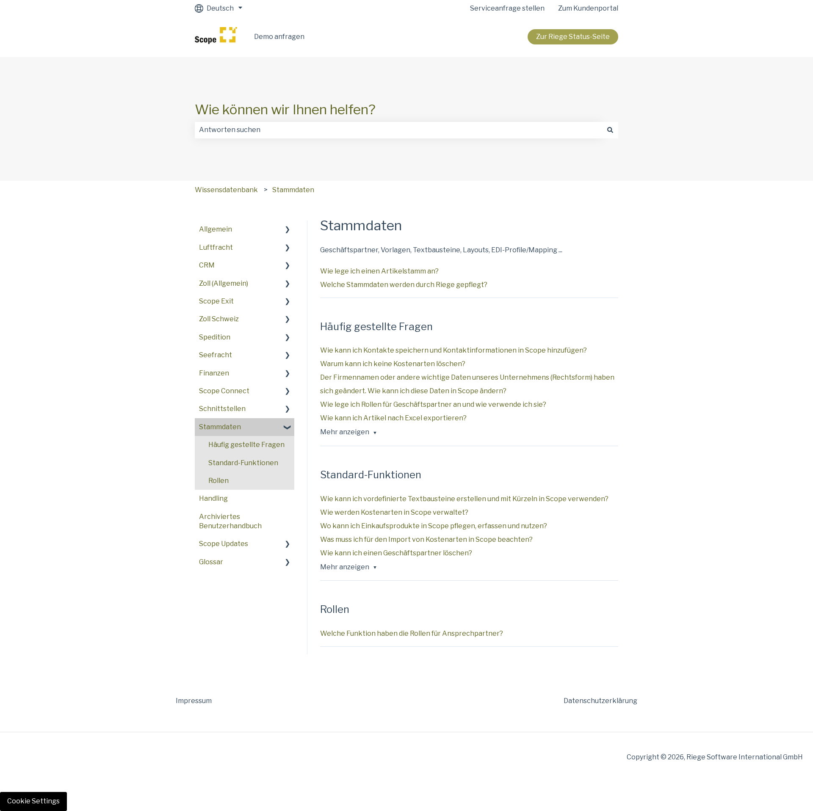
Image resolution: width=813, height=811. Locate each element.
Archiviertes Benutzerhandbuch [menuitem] (230, 521)
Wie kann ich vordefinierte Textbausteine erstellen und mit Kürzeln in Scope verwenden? (464, 499)
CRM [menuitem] (207, 265)
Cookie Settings (33, 801)
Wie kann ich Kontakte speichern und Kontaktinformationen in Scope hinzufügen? (453, 350)
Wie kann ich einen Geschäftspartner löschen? (396, 553)
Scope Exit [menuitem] (216, 301)
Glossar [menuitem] (211, 562)
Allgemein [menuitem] (215, 229)
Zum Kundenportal (588, 8)
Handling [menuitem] (213, 498)
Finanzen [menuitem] (214, 373)
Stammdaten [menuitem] (220, 427)
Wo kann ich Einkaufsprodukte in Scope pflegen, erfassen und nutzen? (433, 526)
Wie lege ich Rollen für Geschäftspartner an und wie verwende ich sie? (433, 404)
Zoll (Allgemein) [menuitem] (223, 283)
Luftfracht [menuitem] (216, 247)
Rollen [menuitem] (218, 481)
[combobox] (398, 130)
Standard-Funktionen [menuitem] (243, 463)
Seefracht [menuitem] (215, 355)
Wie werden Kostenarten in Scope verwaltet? (394, 512)
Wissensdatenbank (226, 190)
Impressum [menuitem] (194, 701)
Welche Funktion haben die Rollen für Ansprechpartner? (411, 633)
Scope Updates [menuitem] (223, 544)
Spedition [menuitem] (214, 337)
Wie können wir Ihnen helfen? (285, 109)
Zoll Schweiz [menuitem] (219, 319)
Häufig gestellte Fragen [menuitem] (246, 445)
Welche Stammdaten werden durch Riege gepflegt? (404, 285)
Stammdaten (293, 190)
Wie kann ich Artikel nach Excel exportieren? (393, 418)
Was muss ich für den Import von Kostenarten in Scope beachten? (426, 539)
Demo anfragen (279, 37)
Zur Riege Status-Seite (573, 37)
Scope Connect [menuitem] (224, 391)
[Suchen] (610, 130)
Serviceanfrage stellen (507, 8)
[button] (287, 230)
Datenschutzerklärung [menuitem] (600, 701)
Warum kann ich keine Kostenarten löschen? (392, 364)
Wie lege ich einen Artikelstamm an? (379, 271)
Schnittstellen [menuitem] (222, 409)
